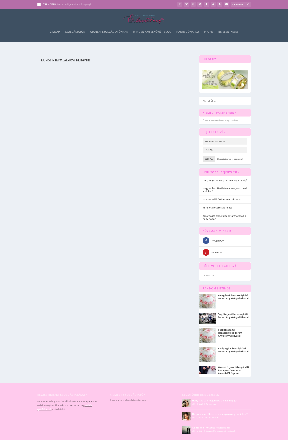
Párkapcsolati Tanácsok (224, 430)
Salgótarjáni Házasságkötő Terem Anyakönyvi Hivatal (233, 316)
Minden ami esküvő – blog (152, 32)
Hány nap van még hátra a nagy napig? (225, 180)
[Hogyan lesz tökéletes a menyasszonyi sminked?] (186, 416)
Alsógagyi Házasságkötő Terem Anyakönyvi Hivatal (233, 350)
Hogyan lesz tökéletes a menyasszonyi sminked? (225, 190)
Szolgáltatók (75, 32)
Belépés (209, 158)
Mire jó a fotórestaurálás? (217, 207)
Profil (208, 32)
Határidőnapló (187, 32)
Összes (209, 430)
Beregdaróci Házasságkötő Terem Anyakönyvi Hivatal (233, 297)
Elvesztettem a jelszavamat (230, 158)
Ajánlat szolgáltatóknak (109, 32)
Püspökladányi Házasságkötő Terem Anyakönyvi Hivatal (230, 332)
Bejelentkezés (228, 32)
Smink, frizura (211, 417)
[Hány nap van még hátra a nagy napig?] (186, 403)
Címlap (55, 32)
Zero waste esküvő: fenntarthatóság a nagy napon (224, 217)
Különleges (211, 403)
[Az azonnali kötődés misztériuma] (186, 430)
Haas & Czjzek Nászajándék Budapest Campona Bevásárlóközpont (234, 370)
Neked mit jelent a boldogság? (74, 4)
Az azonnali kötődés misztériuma (221, 199)
